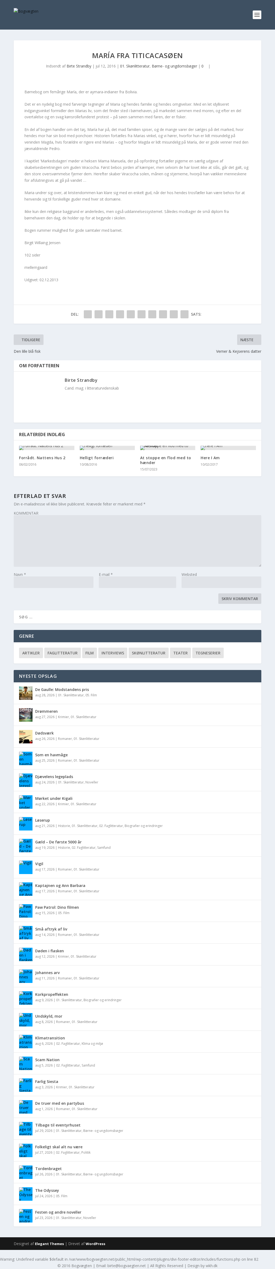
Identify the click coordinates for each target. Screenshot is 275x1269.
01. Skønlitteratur (135, 66)
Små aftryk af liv (51, 929)
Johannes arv (47, 972)
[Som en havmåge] (25, 758)
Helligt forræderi (97, 457)
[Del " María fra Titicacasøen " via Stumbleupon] (163, 314)
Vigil (39, 863)
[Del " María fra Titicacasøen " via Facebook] (87, 314)
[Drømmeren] (25, 715)
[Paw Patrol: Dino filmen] (25, 911)
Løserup (42, 820)
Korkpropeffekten (51, 994)
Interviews (113, 652)
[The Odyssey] (25, 1194)
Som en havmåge (51, 754)
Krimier (63, 717)
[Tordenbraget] (25, 1172)
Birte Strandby (79, 66)
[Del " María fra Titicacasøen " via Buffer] (152, 314)
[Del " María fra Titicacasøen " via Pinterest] (130, 314)
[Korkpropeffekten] (25, 998)
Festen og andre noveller (58, 1212)
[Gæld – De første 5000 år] (25, 845)
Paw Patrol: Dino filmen (57, 907)
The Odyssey (47, 1190)
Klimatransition (50, 1037)
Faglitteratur (63, 652)
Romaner (65, 738)
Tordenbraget (48, 1168)
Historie (64, 826)
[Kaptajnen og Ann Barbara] (25, 889)
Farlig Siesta (46, 1081)
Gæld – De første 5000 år (58, 841)
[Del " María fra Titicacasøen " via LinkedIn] (141, 314)
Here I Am (210, 457)
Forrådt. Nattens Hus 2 (42, 457)
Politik (86, 1152)
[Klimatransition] (25, 1041)
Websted (189, 574)
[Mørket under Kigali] (25, 802)
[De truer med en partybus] (25, 1107)
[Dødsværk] (25, 736)
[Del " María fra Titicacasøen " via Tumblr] (120, 314)
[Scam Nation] (25, 1063)
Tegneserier (208, 652)
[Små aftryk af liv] (25, 932)
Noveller (91, 782)
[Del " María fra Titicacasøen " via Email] (173, 314)
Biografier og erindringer (144, 826)
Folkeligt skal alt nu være (58, 1146)
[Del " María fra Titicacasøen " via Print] (184, 314)
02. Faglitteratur (111, 826)
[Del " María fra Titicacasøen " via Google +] (109, 314)
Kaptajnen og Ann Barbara (60, 885)
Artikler (31, 652)
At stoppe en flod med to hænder (165, 460)
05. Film (91, 695)
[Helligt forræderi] (107, 448)
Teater (180, 652)
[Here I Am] (228, 448)
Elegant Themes (49, 1243)
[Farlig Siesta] (25, 1085)
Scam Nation (47, 1059)
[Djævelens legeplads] (25, 780)
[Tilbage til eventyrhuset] (25, 1128)
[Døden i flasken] (25, 954)
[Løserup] (25, 823)
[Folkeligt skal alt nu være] (25, 1150)
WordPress (95, 1243)
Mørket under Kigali (54, 798)
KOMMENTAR (26, 513)
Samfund (104, 847)
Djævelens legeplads (54, 776)
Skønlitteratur (148, 652)
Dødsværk (44, 733)
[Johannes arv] (25, 976)
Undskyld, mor (48, 1016)
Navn (20, 574)
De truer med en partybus (59, 1103)
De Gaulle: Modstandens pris (62, 689)
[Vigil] (25, 867)
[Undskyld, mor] (25, 1019)
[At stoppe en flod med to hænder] (167, 448)
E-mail (106, 574)
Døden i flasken (49, 950)
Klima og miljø (92, 1043)
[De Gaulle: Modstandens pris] (25, 693)
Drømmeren (46, 711)
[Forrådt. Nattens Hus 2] (46, 448)
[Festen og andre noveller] (25, 1215)
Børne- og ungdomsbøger (174, 66)
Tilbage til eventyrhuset (58, 1125)
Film (89, 652)
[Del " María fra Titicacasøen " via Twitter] (98, 314)
